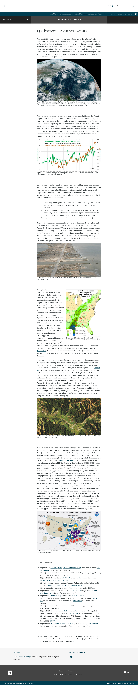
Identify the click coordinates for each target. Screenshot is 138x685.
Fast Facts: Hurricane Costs (62, 623)
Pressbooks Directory (75, 675)
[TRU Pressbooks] (12, 6)
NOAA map (77, 601)
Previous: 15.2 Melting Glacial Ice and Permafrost (18, 683)
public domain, (78, 596)
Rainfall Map (56, 596)
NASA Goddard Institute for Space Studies (65, 585)
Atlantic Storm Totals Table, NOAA (54, 580)
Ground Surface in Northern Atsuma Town (68, 611)
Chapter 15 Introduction (67, 460)
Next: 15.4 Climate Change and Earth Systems (120, 683)
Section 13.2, (42, 351)
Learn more (84, 14)
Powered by (67, 671)
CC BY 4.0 (66, 578)
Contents (7, 20)
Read (107, 6)
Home (101, 6)
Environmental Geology (69, 20)
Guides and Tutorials (60, 675)
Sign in (113, 6)
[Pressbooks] (10, 673)
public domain (81, 578)
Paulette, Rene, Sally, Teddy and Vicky (66, 568)
